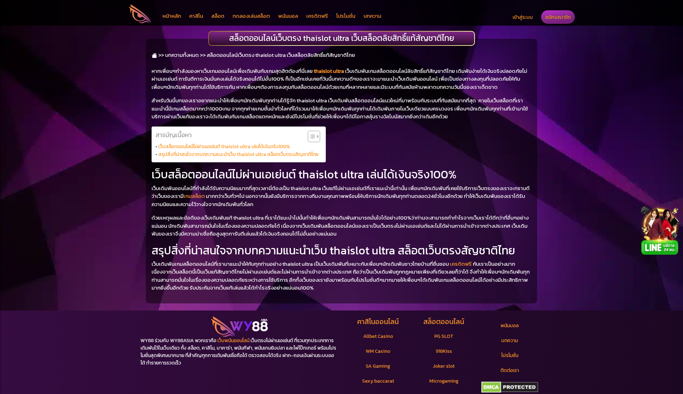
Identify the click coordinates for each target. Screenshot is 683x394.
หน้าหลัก (172, 16)
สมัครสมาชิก (558, 17)
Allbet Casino (378, 336)
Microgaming (444, 381)
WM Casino (378, 351)
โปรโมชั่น (345, 16)
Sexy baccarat (378, 381)
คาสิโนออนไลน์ (378, 321)
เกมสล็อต (194, 196)
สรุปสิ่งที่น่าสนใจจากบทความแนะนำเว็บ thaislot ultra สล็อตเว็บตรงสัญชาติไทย (238, 154)
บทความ (372, 16)
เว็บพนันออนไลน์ (233, 340)
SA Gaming (378, 366)
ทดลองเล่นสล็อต (251, 16)
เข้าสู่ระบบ (523, 17)
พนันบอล (288, 16)
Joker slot (444, 366)
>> (160, 55)
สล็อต (217, 16)
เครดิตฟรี (317, 16)
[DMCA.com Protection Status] (509, 387)
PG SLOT (443, 336)
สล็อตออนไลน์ (443, 321)
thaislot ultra (329, 71)
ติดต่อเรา (510, 370)
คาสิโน (196, 16)
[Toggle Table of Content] (310, 136)
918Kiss (444, 351)
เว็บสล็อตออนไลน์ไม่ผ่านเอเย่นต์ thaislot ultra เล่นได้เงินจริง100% (224, 146)
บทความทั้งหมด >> (185, 55)
